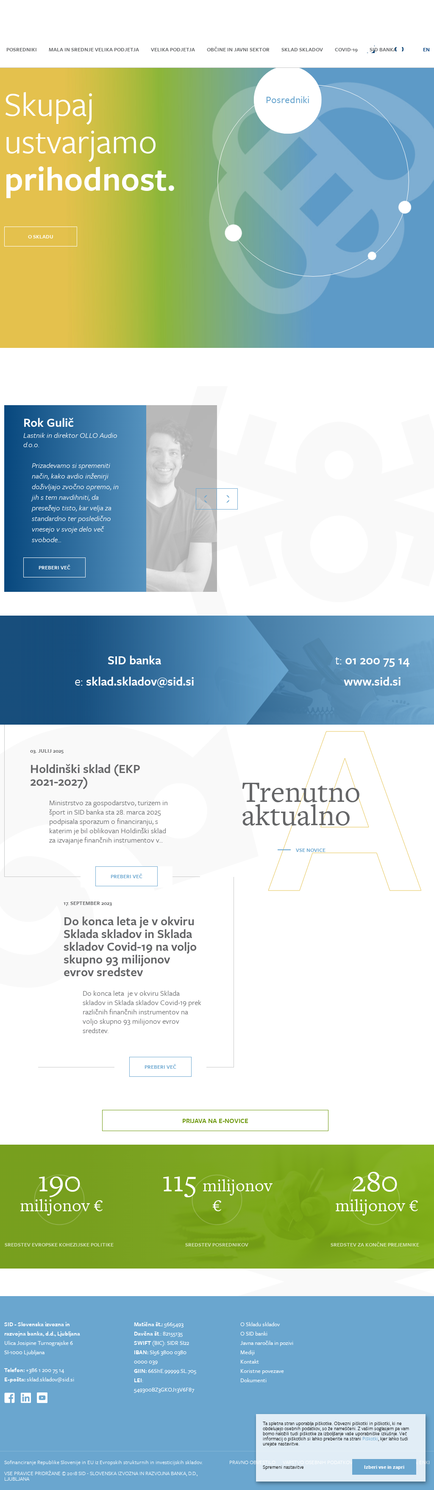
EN (426, 49)
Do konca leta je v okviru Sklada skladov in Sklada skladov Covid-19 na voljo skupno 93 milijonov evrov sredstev (130, 946)
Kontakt (249, 1361)
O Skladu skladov (260, 1324)
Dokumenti (253, 1380)
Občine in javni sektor (238, 49)
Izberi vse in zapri (384, 1466)
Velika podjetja (173, 49)
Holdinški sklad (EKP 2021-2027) (85, 775)
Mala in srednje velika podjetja (94, 49)
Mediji (247, 1352)
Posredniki (21, 49)
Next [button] (227, 499)
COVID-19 (346, 49)
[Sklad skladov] (51, 18)
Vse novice (311, 850)
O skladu (40, 236)
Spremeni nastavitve (283, 1467)
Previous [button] (206, 499)
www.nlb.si (372, 680)
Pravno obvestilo (253, 1462)
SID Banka (383, 49)
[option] (121, 498)
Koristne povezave (262, 1371)
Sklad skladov (302, 49)
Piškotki (370, 1438)
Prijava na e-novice (215, 1120)
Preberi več (54, 567)
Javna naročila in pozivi (266, 1343)
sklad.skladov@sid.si (50, 1379)
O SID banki (253, 1333)
